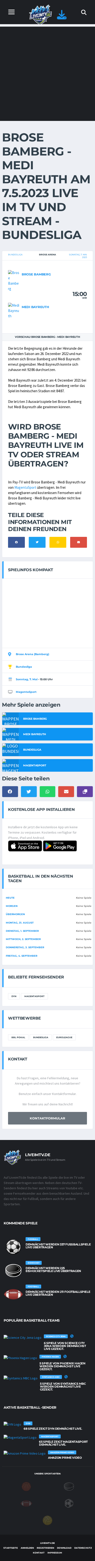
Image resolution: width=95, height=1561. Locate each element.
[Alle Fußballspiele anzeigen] (13, 1247)
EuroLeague (64, 1037)
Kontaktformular (47, 1118)
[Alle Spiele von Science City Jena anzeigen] (22, 1337)
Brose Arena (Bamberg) (32, 654)
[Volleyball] (47, 1520)
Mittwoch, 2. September (23, 939)
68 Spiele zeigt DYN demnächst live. (53, 1428)
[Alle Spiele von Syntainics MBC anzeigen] (21, 1378)
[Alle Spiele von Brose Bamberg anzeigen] (13, 280)
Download (64, 1547)
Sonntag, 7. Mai (27, 679)
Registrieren (45, 1547)
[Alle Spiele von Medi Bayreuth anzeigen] (13, 310)
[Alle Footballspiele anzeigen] (13, 1294)
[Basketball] (26, 1486)
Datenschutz (83, 1547)
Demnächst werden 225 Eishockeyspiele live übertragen (53, 1269)
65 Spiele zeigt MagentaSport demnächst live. (63, 1443)
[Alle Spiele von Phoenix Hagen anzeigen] (20, 1358)
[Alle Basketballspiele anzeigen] (72, 1336)
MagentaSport (25, 487)
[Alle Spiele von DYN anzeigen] (12, 1424)
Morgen (12, 906)
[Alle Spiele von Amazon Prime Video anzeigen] (25, 1453)
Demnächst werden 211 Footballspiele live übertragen (58, 1293)
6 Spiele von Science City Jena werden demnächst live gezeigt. (65, 1346)
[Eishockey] (69, 1486)
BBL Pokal (18, 1037)
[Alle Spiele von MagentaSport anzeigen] (20, 1437)
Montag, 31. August (20, 922)
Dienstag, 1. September (22, 930)
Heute (10, 897)
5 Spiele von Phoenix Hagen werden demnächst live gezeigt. (62, 1366)
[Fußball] (69, 1503)
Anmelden (27, 1547)
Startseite (10, 1547)
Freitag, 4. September (21, 955)
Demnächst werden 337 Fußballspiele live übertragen (58, 1246)
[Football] (26, 1503)
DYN (13, 996)
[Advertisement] (47, 74)
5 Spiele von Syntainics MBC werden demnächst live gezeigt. (63, 1386)
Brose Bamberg (36, 274)
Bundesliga (15, 254)
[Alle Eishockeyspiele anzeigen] (13, 1270)
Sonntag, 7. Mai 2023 (78, 256)
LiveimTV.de (47, 1543)
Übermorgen (15, 914)
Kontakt (39, 1552)
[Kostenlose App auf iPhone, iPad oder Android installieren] (61, 17)
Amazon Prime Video (65, 1457)
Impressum (55, 1552)
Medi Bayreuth (35, 307)
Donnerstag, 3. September (25, 947)
